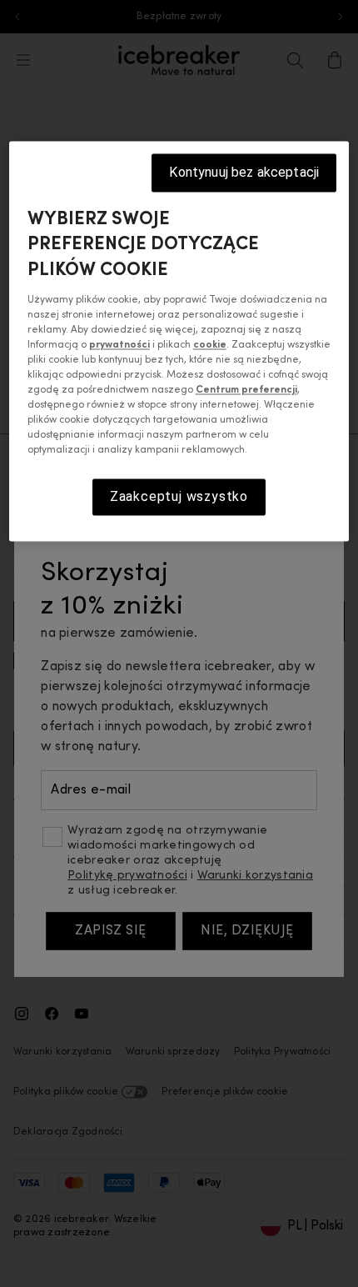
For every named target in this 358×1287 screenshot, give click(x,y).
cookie (209, 345)
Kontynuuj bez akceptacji (244, 172)
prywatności (119, 345)
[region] (179, 341)
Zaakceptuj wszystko (179, 496)
